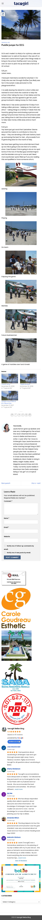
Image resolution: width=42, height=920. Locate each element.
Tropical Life (5, 42)
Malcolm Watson (14, 837)
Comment (8, 501)
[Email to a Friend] (22, 415)
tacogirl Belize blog (16, 728)
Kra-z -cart (36, 483)
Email (6, 527)
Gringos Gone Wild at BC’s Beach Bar (8, 402)
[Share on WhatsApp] (12, 415)
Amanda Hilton (13, 818)
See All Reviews (21, 861)
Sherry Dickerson (13, 769)
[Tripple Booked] (28, 378)
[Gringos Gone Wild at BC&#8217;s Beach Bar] (9, 395)
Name (6, 518)
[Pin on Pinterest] (26, 415)
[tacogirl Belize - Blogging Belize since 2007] (21, 3)
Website (7, 536)
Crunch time (5, 384)
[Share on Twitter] (19, 415)
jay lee (9, 793)
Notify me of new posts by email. (19, 553)
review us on (13, 741)
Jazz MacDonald (13, 747)
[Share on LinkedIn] (29, 415)
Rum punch (5, 483)
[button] (2, 3)
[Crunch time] (9, 378)
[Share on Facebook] (15, 415)
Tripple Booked (25, 384)
